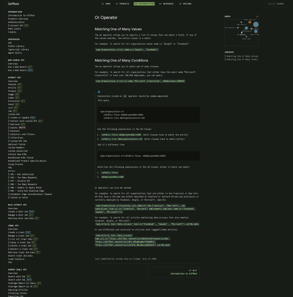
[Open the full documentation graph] (257, 16)
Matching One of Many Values (242, 56)
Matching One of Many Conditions (243, 59)
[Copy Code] (195, 111)
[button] (31, 12)
